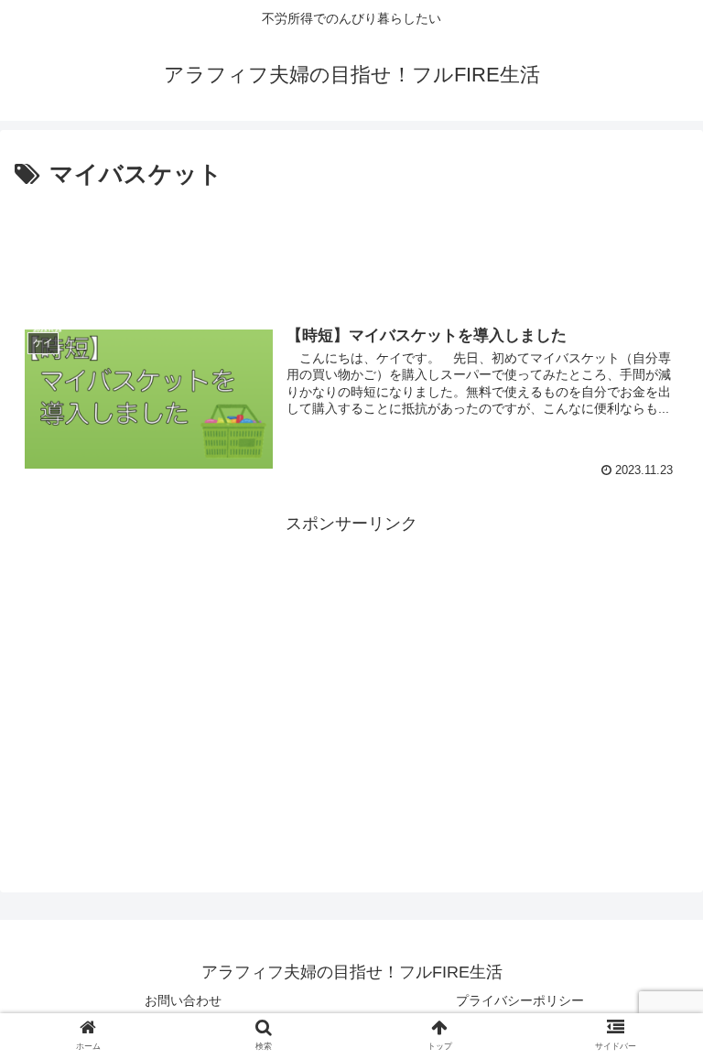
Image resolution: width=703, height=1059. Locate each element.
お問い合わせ (183, 1000)
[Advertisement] (351, 245)
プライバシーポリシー (520, 1000)
